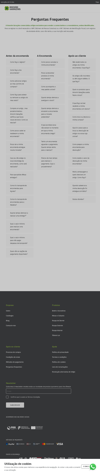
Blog (7, 320)
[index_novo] (13, 8)
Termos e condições (59, 357)
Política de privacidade (60, 352)
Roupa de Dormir (58, 320)
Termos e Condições (34, 397)
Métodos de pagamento (15, 362)
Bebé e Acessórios (58, 310)
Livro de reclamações (60, 367)
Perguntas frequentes (14, 367)
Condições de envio (13, 357)
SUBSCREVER (15, 405)
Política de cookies (59, 362)
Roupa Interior (57, 330)
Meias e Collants (58, 315)
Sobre (8, 310)
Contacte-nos (11, 325)
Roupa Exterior (57, 325)
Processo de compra (13, 352)
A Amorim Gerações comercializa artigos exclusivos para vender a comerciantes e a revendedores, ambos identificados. (50, 25)
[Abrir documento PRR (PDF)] (25, 428)
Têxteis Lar (56, 335)
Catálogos (9, 315)
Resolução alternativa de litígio (63, 371)
